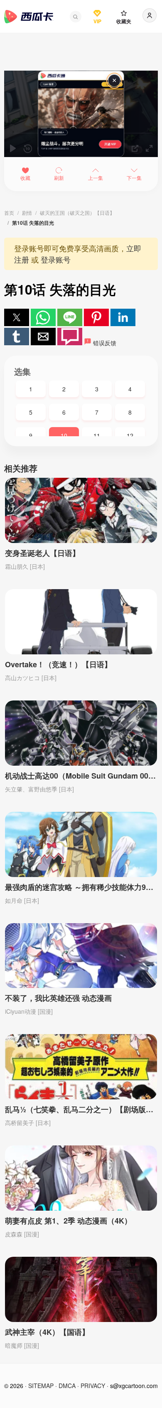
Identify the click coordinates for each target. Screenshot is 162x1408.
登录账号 (56, 259)
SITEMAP (41, 1385)
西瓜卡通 (28, 16)
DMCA (67, 1385)
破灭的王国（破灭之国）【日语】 (77, 212)
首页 (9, 212)
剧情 (27, 212)
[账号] (149, 15)
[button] (75, 16)
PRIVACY (93, 1385)
